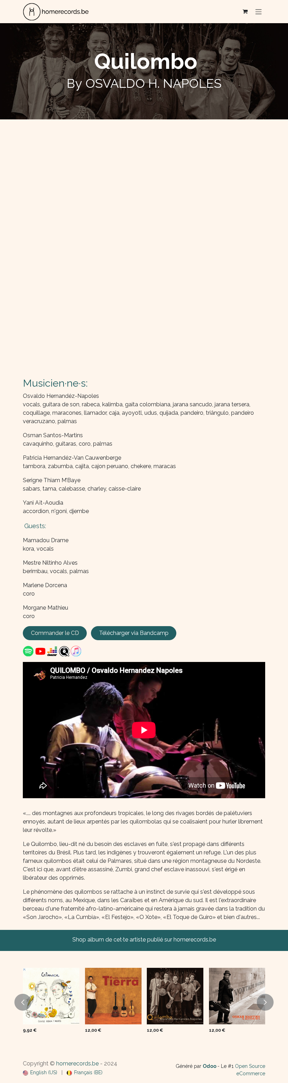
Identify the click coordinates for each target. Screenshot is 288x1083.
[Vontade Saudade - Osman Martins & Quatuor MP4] (237, 996)
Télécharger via (134, 633)
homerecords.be (77, 1063)
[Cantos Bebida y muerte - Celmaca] (51, 996)
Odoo (210, 1066)
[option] (144, 1002)
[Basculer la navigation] (259, 11)
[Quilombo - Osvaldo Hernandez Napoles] (175, 996)
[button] (22, 1002)
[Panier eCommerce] (245, 11)
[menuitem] (40, 1072)
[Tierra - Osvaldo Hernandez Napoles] (113, 996)
